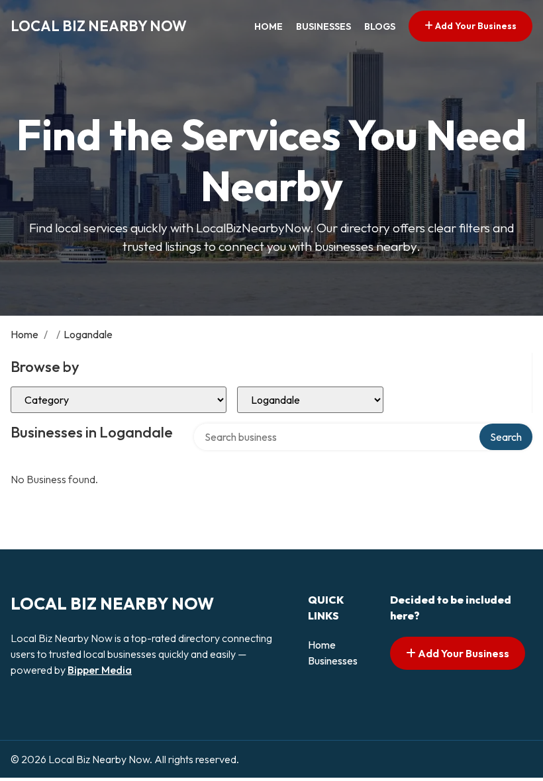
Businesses (323, 26)
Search (506, 436)
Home (268, 26)
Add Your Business (475, 26)
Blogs (379, 26)
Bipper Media (100, 669)
